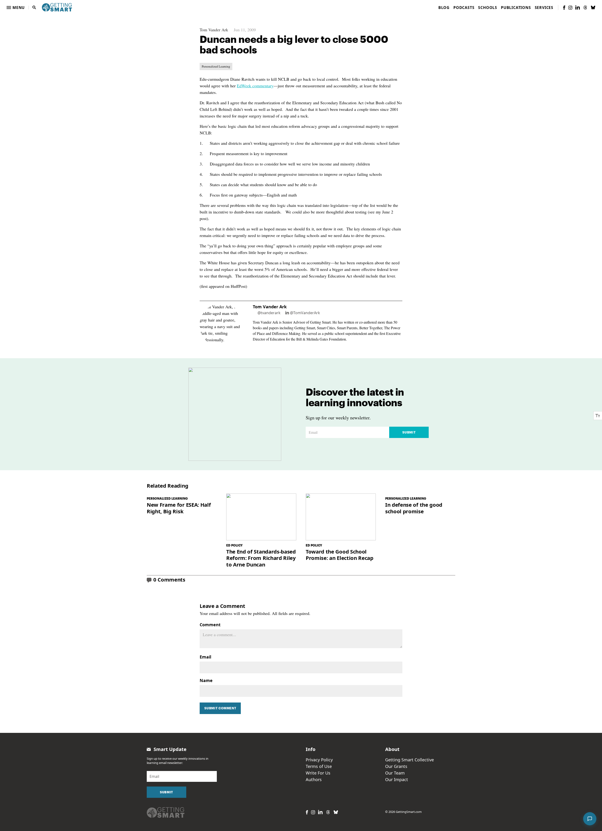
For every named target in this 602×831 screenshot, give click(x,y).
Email (205, 657)
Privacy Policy (319, 760)
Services (544, 7)
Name (206, 680)
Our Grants (396, 766)
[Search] (34, 7)
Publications (516, 7)
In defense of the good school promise (413, 508)
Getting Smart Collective (409, 760)
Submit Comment (220, 708)
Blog (444, 7)
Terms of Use (319, 766)
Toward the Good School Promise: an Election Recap (339, 554)
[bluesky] (593, 7)
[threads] (585, 7)
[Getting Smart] (57, 7)
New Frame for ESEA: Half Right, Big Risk (179, 508)
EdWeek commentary (255, 85)
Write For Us (318, 773)
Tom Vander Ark (214, 29)
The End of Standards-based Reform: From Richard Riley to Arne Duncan (261, 558)
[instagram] (570, 8)
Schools (487, 7)
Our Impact (396, 779)
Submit (409, 432)
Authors (314, 779)
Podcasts (463, 7)
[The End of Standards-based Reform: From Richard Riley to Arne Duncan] (261, 517)
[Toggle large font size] (598, 415)
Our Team (395, 773)
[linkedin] (577, 7)
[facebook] (564, 7)
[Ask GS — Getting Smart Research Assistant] (589, 818)
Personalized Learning (216, 66)
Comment (210, 624)
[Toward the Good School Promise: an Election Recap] (341, 517)
